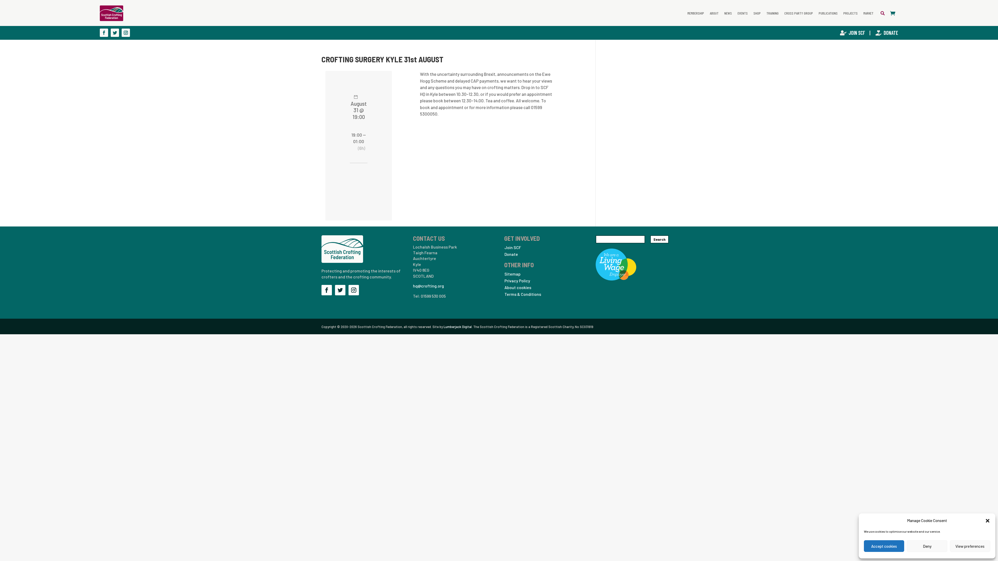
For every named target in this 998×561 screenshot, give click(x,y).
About (714, 13)
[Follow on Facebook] (104, 33)
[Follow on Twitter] (115, 33)
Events (743, 13)
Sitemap (512, 273)
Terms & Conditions (522, 294)
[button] (987, 520)
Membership (695, 13)
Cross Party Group (798, 13)
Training (772, 13)
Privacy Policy (517, 280)
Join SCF (857, 33)
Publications (828, 13)
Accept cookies (884, 546)
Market (868, 13)
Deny (927, 546)
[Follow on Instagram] (126, 33)
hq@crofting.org (428, 285)
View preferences (969, 546)
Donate (891, 33)
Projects (850, 13)
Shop (757, 13)
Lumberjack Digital (458, 327)
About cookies (517, 287)
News (728, 13)
